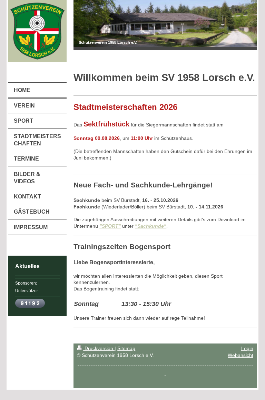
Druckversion (99, 348)
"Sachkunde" (150, 226)
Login (247, 348)
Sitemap (126, 348)
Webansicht (240, 355)
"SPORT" (110, 226)
